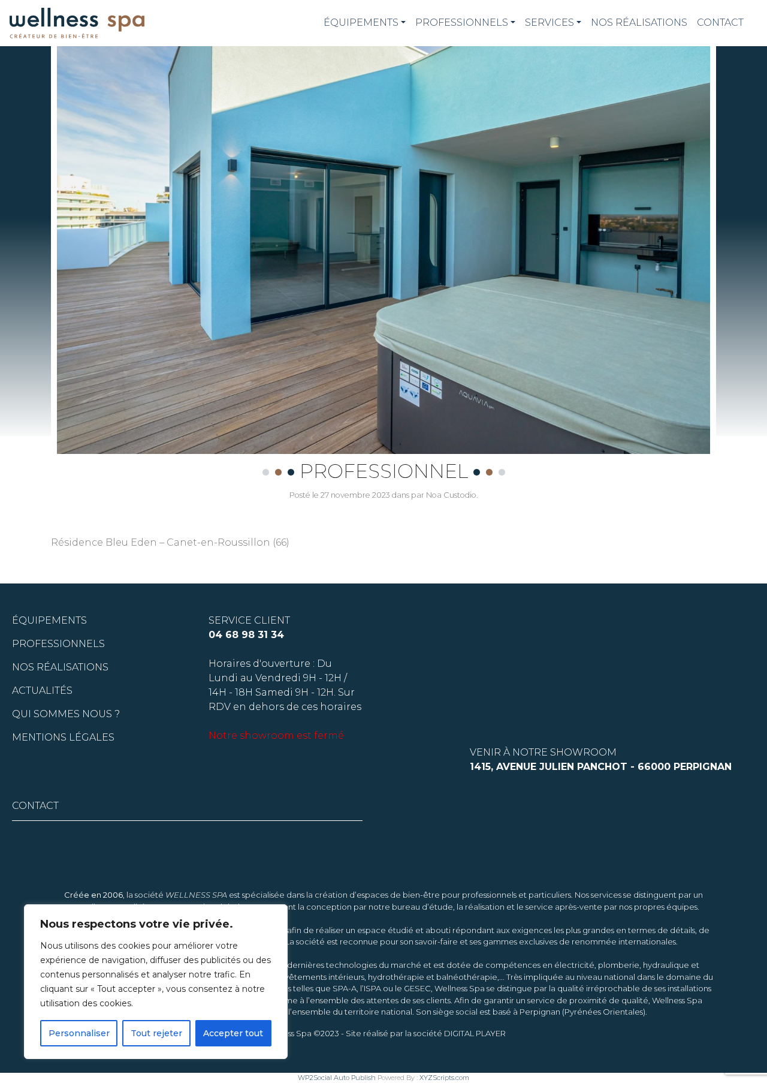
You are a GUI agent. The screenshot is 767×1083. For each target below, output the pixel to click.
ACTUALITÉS (42, 690)
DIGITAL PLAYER (475, 1033)
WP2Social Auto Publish (337, 1077)
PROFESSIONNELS (461, 22)
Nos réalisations (639, 22)
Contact (720, 22)
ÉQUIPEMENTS (361, 22)
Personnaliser (79, 1033)
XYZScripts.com (444, 1077)
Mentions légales (63, 737)
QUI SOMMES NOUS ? (66, 714)
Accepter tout (233, 1033)
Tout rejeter (156, 1033)
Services (549, 22)
